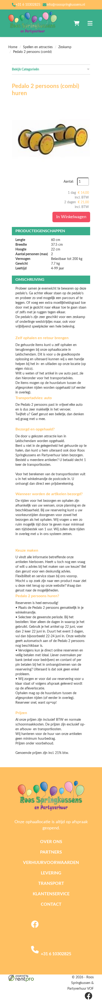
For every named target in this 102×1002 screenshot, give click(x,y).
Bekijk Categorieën (25, 69)
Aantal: (69, 181)
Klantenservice (51, 894)
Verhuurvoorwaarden (51, 863)
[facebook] (35, 929)
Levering (51, 873)
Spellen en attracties (38, 47)
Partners (51, 852)
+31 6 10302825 (28, 4)
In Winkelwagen (71, 217)
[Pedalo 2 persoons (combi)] (51, 138)
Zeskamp (64, 47)
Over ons (51, 842)
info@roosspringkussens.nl (65, 4)
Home (12, 47)
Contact (51, 904)
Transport (51, 884)
